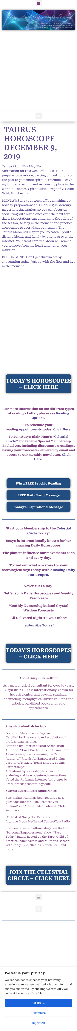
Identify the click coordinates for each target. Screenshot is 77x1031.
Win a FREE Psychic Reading (38, 483)
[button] (39, 3)
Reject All (38, 1022)
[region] (38, 999)
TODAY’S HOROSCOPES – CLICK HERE (38, 653)
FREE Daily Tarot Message (39, 495)
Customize (38, 1012)
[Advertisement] (38, 70)
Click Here (61, 429)
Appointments (30, 429)
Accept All (38, 1002)
